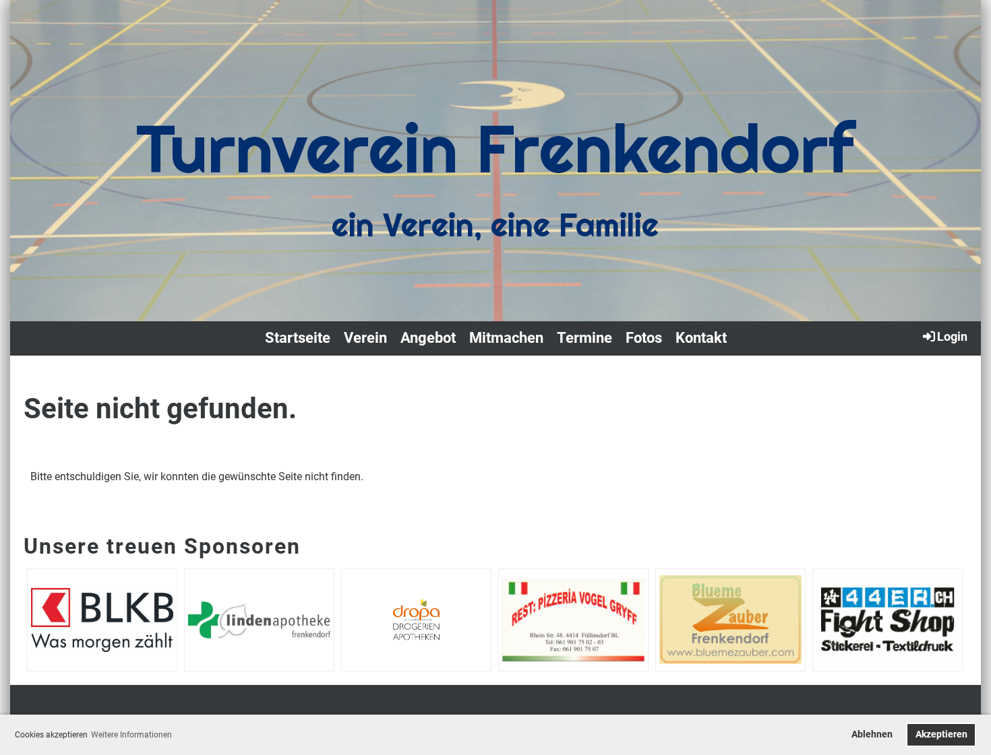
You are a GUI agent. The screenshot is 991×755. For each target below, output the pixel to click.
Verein (365, 337)
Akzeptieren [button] (941, 734)
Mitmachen (506, 337)
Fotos (644, 337)
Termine (584, 337)
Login (952, 336)
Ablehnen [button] (872, 734)
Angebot (428, 337)
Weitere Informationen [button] (131, 735)
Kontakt (701, 337)
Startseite (297, 337)
